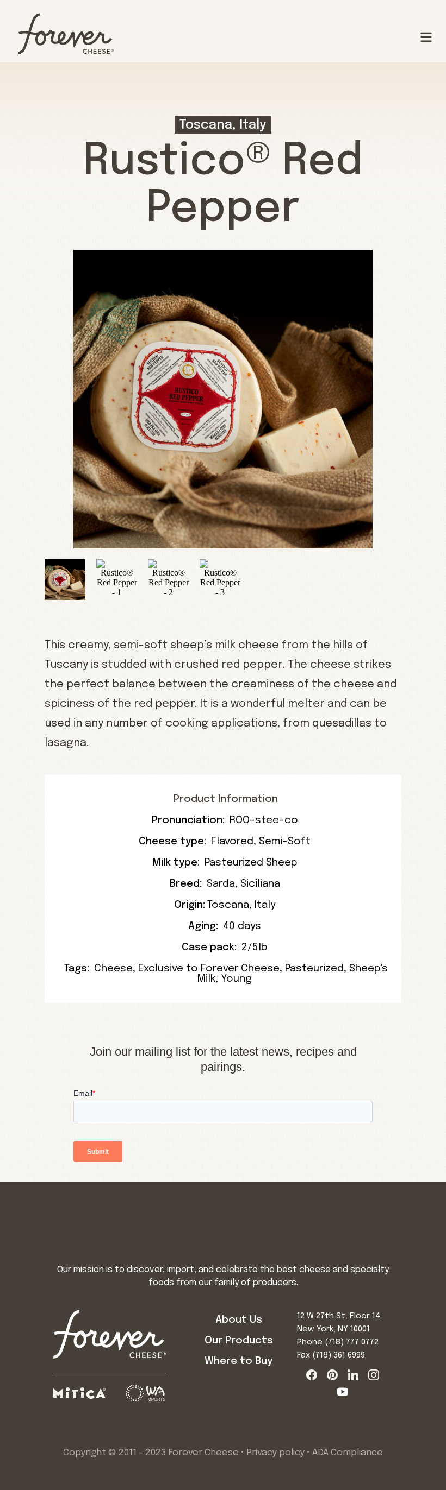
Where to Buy (238, 1361)
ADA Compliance (347, 1452)
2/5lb (254, 947)
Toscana (228, 905)
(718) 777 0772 (352, 1342)
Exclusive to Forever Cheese (209, 968)
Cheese (113, 968)
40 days (242, 926)
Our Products (239, 1340)
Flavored (232, 841)
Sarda (221, 884)
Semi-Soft (285, 841)
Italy (265, 905)
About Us (238, 1320)
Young (236, 979)
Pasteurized (314, 968)
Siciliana (260, 884)
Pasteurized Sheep (251, 862)
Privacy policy (275, 1452)
